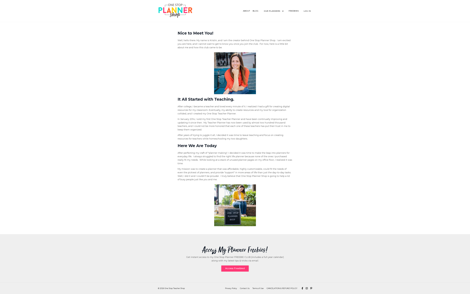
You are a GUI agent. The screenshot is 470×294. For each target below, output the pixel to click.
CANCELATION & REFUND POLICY (282, 288)
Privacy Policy (231, 288)
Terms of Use (258, 288)
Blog (255, 11)
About (246, 11)
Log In (307, 11)
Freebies (294, 11)
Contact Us (244, 288)
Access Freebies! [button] (235, 268)
